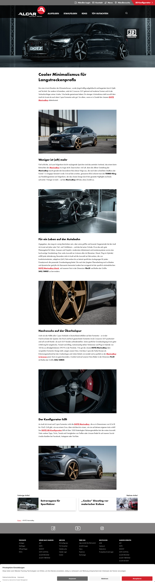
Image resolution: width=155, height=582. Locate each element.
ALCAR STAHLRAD (44, 555)
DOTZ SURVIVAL (43, 552)
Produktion (82, 552)
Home (19, 520)
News (110, 2)
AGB (100, 543)
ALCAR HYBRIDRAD (44, 558)
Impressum (102, 546)
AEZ (40, 543)
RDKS (20, 552)
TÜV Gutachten (63, 546)
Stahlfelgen (22, 546)
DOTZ (40, 546)
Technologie (82, 555)
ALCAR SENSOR (124, 561)
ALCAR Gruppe (83, 546)
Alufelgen (21, 543)
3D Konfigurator (143, 2)
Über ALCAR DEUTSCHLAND (87, 543)
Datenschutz (102, 549)
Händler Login (84, 2)
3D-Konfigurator (63, 543)
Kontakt (99, 2)
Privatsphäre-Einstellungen (106, 552)
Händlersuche (124, 2)
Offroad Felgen (23, 549)
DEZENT (41, 549)
